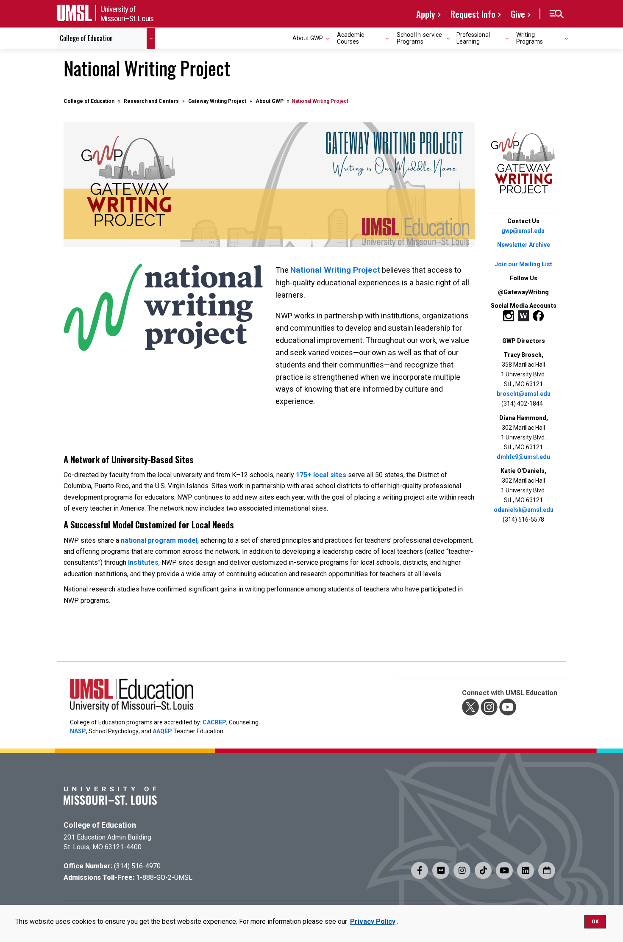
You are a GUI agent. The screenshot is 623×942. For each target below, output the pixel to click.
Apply (425, 13)
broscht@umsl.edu (524, 393)
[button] (556, 14)
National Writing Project (335, 270)
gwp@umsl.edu (523, 230)
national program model (159, 540)
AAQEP (162, 731)
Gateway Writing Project (217, 101)
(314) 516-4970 (137, 866)
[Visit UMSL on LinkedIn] (525, 870)
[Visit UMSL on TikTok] (483, 870)
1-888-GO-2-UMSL (164, 877)
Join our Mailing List (523, 264)
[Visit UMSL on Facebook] (419, 870)
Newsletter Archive (523, 244)
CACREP (214, 722)
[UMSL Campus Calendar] (546, 870)
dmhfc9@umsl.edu (523, 456)
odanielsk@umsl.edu (523, 509)
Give (518, 13)
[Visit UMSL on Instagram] (461, 870)
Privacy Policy (372, 921)
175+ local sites (321, 475)
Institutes (143, 562)
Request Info (473, 13)
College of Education (89, 101)
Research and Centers (151, 101)
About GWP (270, 101)
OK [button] (595, 922)
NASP (78, 731)
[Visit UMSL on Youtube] (504, 870)
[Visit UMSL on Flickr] (440, 870)
